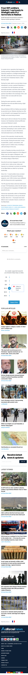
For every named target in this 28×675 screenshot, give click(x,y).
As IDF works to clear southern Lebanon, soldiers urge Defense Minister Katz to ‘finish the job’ (14, 489)
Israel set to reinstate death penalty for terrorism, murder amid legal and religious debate (13, 613)
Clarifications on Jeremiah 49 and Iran (12, 447)
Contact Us (4, 665)
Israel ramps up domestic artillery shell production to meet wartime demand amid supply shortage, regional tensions (13, 563)
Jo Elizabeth (4, 404)
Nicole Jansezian (5, 330)
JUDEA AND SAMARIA (20, 207)
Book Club (3, 655)
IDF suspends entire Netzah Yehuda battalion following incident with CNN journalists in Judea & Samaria (14, 588)
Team (2, 648)
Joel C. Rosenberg (5, 541)
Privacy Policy (5, 662)
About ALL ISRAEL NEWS (6, 646)
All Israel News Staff (6, 23)
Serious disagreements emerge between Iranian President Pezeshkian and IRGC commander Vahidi (12, 377)
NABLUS (3, 209)
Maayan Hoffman (5, 427)
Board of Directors (6, 650)
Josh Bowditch (5, 449)
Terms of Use (4, 660)
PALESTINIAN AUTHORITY (12, 209)
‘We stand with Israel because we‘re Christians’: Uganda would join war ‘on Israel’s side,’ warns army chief (11, 351)
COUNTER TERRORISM (13, 205)
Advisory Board (5, 653)
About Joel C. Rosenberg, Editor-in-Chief (11, 643)
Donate (3, 657)
